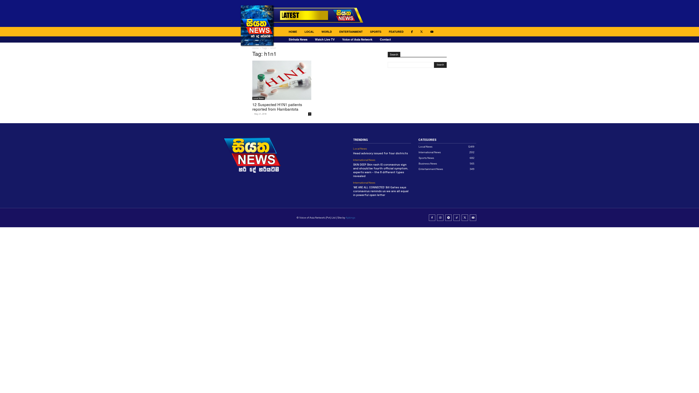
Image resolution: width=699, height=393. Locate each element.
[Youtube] (473, 218)
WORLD (326, 32)
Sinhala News (298, 39)
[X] (465, 218)
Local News (258, 98)
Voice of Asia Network (357, 39)
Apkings (350, 217)
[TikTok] (456, 218)
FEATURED (396, 32)
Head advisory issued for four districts (380, 153)
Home (255, 48)
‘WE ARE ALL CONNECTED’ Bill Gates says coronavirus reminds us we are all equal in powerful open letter (380, 191)
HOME (293, 32)
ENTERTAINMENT (351, 32)
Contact (385, 39)
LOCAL (309, 32)
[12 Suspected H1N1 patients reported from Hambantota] (281, 80)
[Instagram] (440, 218)
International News (364, 160)
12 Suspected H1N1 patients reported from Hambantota (277, 107)
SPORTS (375, 32)
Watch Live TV (325, 39)
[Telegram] (448, 218)
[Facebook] (432, 218)
